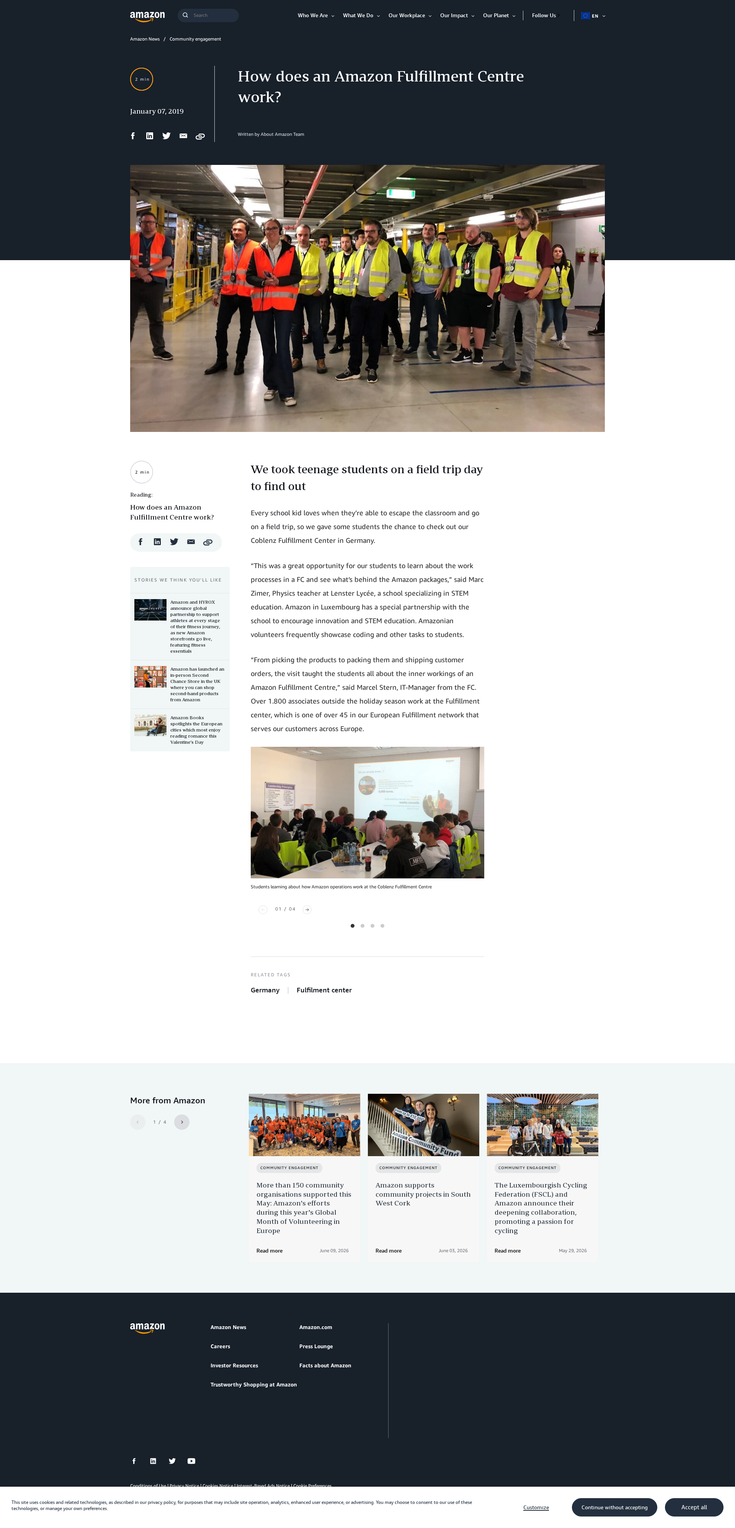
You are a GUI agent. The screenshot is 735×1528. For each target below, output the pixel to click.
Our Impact (454, 15)
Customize (536, 1507)
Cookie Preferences (312, 1486)
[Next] (307, 909)
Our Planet (496, 15)
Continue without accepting (614, 1507)
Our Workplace (407, 15)
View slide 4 (382, 926)
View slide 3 (372, 926)
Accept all (694, 1507)
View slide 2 (362, 926)
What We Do (358, 15)
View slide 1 (352, 926)
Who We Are (313, 15)
